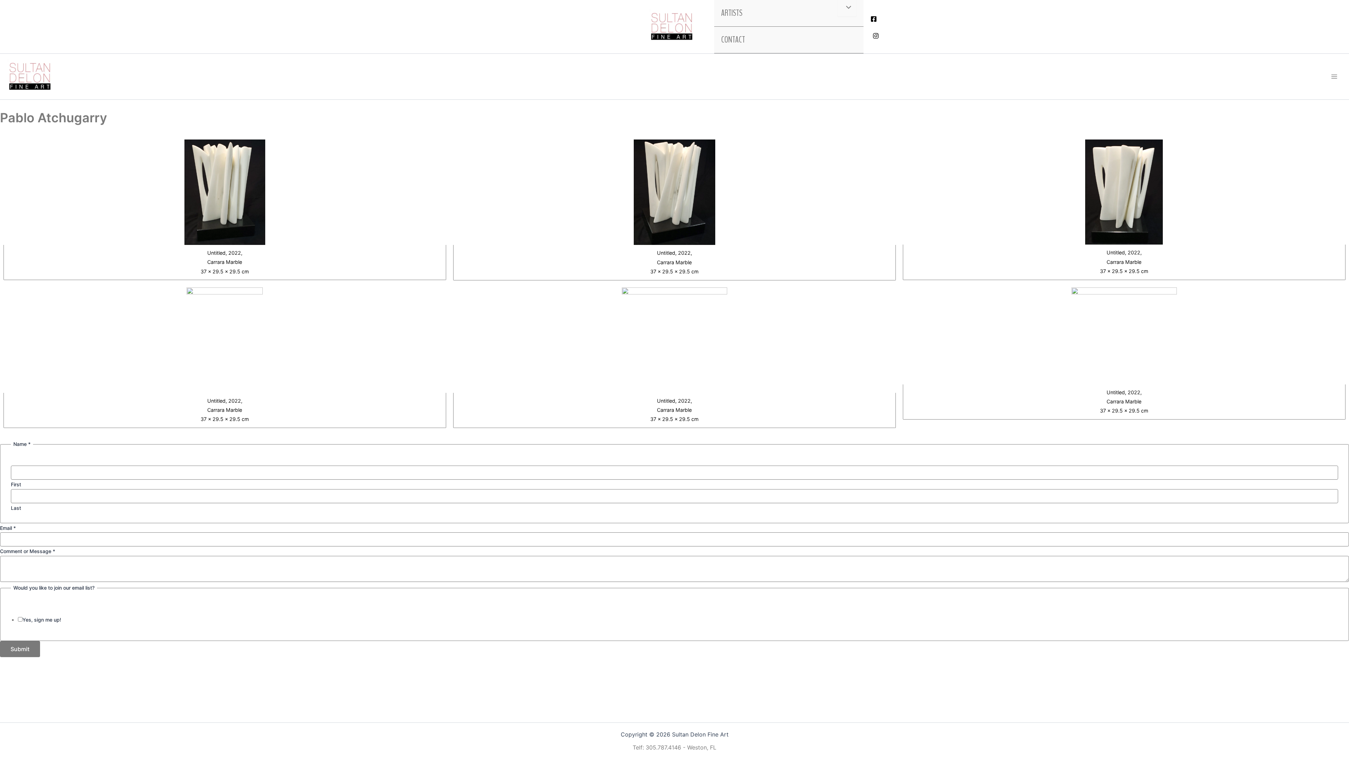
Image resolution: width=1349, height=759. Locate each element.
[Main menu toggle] (1334, 76)
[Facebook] (874, 19)
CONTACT (733, 40)
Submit (20, 649)
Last (16, 508)
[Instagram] (876, 36)
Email (8, 528)
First (16, 484)
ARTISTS (731, 13)
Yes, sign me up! (41, 620)
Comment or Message (27, 551)
